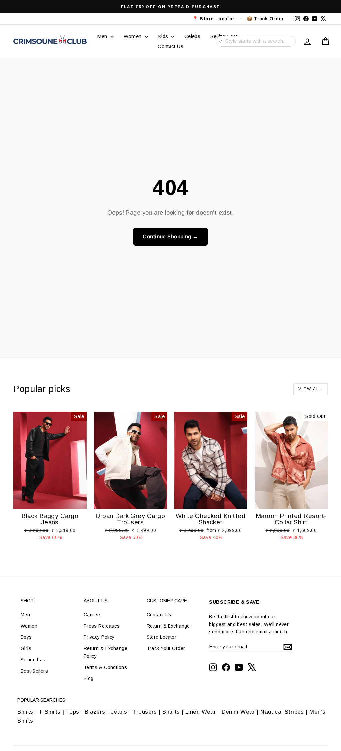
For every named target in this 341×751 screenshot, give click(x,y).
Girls (26, 648)
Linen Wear (200, 712)
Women (133, 36)
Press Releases (102, 626)
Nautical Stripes (282, 712)
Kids (164, 36)
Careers (93, 614)
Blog (89, 678)
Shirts (25, 712)
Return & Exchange (168, 626)
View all (310, 389)
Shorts (171, 712)
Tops (72, 712)
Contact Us (170, 46)
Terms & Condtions (105, 667)
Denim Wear (238, 712)
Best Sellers (34, 671)
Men (103, 36)
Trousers (144, 712)
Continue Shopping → (170, 236)
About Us (96, 600)
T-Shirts (49, 712)
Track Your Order (166, 648)
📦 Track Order (268, 18)
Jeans (119, 712)
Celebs (192, 36)
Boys (26, 637)
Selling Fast (34, 659)
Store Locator (162, 637)
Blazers (95, 712)
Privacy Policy (99, 637)
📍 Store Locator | (217, 18)
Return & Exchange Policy (105, 652)
